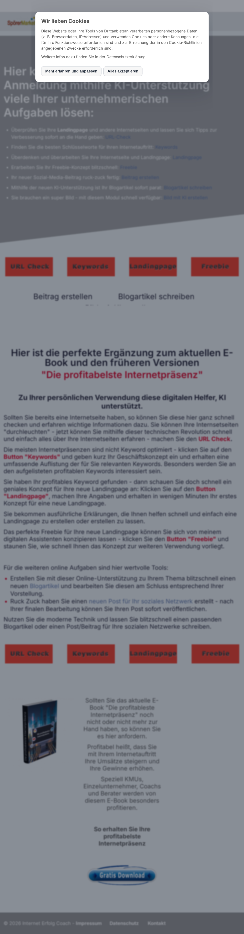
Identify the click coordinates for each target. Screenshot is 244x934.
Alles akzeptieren (122, 71)
